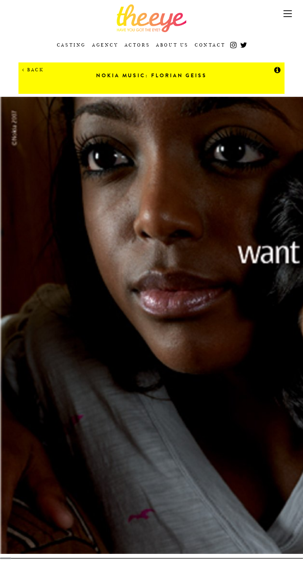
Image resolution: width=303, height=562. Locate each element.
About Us (172, 45)
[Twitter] (243, 42)
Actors (137, 45)
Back (34, 69)
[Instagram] (233, 42)
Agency (105, 45)
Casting (71, 45)
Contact (210, 45)
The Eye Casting (151, 18)
